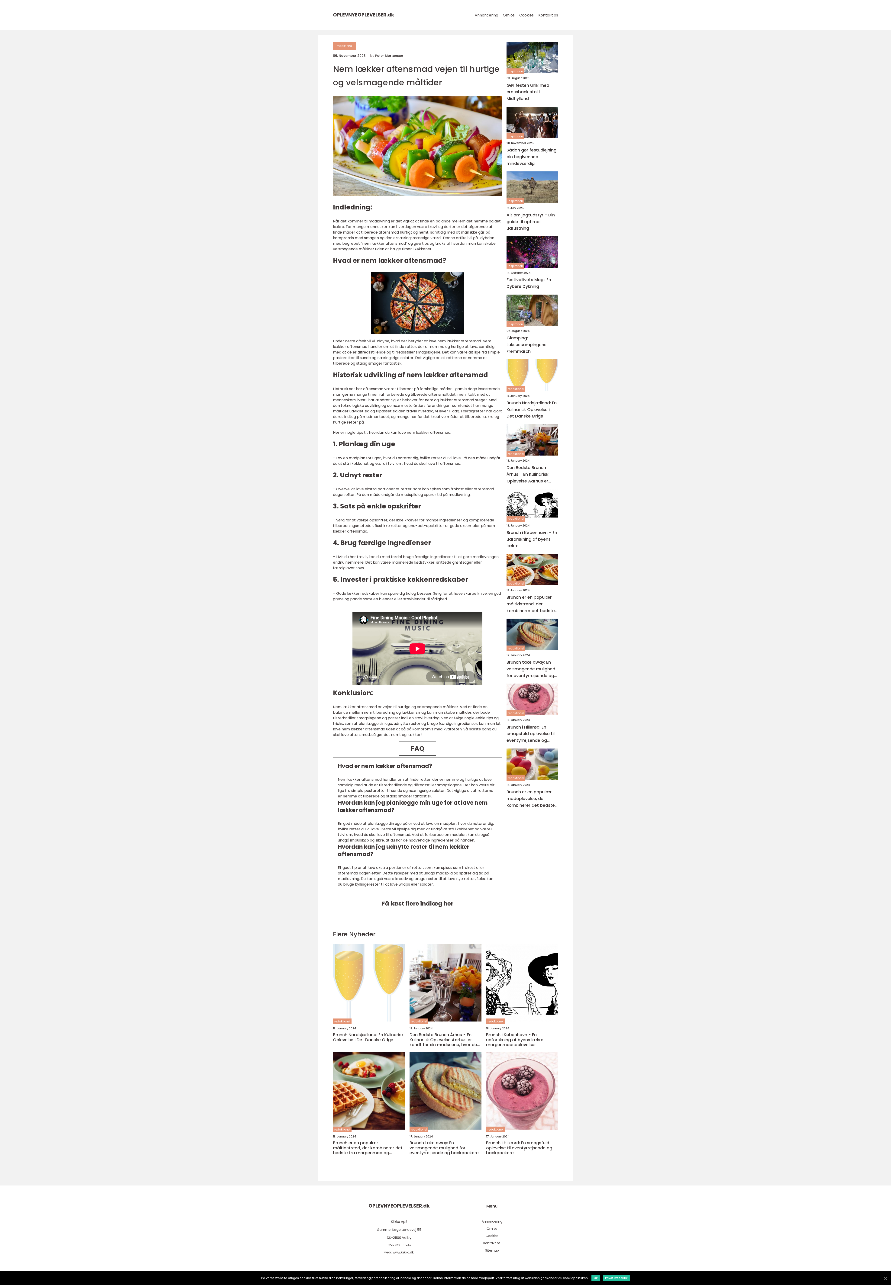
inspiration (515, 71)
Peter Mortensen (389, 55)
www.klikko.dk (403, 1252)
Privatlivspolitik (616, 1278)
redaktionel (344, 46)
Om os (509, 15)
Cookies (526, 15)
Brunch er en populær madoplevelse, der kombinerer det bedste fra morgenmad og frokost (531, 799)
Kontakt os (548, 15)
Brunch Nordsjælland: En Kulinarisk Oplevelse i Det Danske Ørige (532, 409)
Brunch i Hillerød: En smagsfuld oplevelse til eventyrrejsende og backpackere (531, 734)
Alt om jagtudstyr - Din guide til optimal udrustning (531, 221)
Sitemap (492, 1250)
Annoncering (486, 15)
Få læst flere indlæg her (417, 904)
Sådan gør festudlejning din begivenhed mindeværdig (531, 156)
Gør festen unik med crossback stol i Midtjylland (528, 91)
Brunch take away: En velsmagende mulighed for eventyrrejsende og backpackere (531, 669)
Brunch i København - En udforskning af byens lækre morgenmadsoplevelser (532, 539)
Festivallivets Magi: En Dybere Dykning (529, 283)
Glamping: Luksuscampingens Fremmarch (526, 344)
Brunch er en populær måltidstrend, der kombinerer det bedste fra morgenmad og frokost (531, 604)
